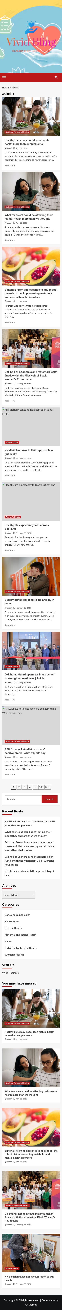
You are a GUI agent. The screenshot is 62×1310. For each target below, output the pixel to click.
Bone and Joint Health (17, 914)
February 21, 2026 (23, 608)
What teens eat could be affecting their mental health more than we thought (28, 833)
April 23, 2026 (21, 148)
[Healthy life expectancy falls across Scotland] (31, 501)
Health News (12, 921)
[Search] (56, 77)
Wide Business (10, 972)
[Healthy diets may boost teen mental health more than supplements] (31, 116)
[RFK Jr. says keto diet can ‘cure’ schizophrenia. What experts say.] (31, 725)
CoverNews (48, 1300)
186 (41, 787)
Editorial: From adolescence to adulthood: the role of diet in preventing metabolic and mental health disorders (31, 293)
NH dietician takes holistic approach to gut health (29, 873)
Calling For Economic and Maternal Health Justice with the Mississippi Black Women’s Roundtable (31, 376)
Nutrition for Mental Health (17, 132)
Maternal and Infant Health (17, 364)
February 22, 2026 (23, 384)
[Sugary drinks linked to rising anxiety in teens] (31, 576)
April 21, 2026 (21, 301)
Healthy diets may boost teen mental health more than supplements (30, 823)
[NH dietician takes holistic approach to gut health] (31, 426)
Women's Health (13, 517)
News (8, 941)
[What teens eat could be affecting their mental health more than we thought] (31, 191)
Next (47, 787)
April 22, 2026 (21, 223)
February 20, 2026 (23, 757)
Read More (10, 165)
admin (9, 148)
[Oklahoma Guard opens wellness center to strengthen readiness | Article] (31, 651)
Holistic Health (12, 442)
